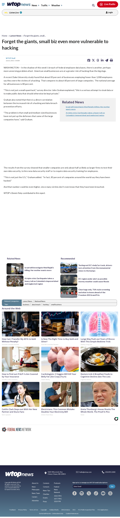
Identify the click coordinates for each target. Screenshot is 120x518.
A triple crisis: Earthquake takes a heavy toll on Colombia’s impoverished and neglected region (41, 281)
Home (4, 35)
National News (40, 301)
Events (45, 498)
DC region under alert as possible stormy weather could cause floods (93, 280)
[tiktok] (96, 493)
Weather (55, 5)
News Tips (46, 490)
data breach (36, 304)
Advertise (35, 501)
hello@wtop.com (85, 472)
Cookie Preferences (72, 513)
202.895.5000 (110, 472)
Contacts (46, 487)
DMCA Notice (65, 510)
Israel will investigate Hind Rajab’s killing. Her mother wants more (39, 268)
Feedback (12, 510)
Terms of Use (34, 510)
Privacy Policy (22, 510)
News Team (36, 493)
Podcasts (57, 483)
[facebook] (74, 493)
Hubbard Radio (54, 510)
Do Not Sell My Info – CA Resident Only (51, 513)
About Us (35, 483)
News (34, 5)
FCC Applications (103, 510)
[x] (89, 493)
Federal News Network (57, 489)
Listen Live (14, 12)
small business (56, 304)
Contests (46, 483)
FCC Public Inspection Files (86, 510)
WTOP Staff (10, 58)
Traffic (44, 5)
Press (45, 501)
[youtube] (103, 493)
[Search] (93, 5)
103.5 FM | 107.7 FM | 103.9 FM (58, 498)
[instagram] (82, 493)
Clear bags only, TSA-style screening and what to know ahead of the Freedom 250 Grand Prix (94, 292)
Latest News (27, 301)
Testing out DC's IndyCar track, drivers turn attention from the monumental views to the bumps (95, 268)
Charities (46, 494)
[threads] (110, 493)
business (26, 304)
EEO (74, 510)
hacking (46, 304)
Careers (34, 497)
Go (112, 486)
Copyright (44, 510)
